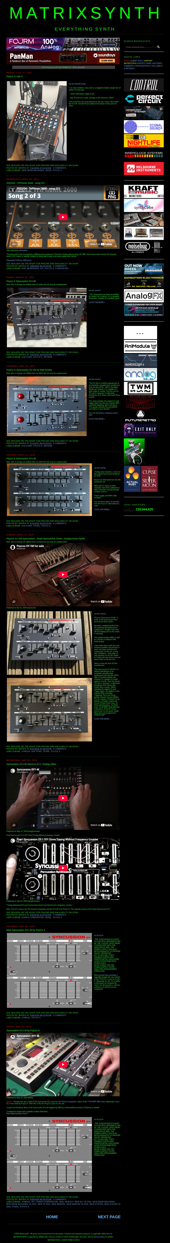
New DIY (69, 1202)
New (61, 1202)
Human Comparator (33, 917)
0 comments (59, 168)
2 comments (59, 1199)
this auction (96, 290)
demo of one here (112, 502)
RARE (148, 63)
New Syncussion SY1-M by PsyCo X (25, 930)
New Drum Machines (33, 170)
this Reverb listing (79, 84)
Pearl (36, 526)
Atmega (26, 751)
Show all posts (79, 67)
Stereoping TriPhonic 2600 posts (18, 260)
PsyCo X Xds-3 (14, 76)
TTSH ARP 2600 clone (96, 1102)
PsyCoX (100, 935)
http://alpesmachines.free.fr (16, 1114)
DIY (41, 268)
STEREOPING (61, 268)
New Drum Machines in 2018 (21, 1204)
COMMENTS (129, 66)
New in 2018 (44, 1204)
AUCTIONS (156, 63)
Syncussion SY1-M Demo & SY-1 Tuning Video (31, 764)
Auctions (27, 357)
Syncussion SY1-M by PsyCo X (23, 1030)
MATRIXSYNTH (86, 13)
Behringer (33, 268)
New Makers (58, 1204)
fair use (109, 1234)
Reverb (48, 357)
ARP (24, 268)
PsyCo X (57, 170)
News (48, 170)
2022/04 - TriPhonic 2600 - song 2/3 (25, 183)
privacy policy (99, 1237)
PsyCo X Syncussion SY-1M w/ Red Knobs (29, 370)
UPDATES (141, 63)
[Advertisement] (144, 560)
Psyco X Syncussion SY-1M (21, 281)
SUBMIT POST (137, 61)
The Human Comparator (67, 1102)
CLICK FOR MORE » (97, 302)
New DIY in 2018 (83, 1202)
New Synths (96, 1204)
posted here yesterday (107, 975)
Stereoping (23, 250)
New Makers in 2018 (77, 1204)
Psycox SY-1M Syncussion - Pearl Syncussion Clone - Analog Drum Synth (45, 538)
